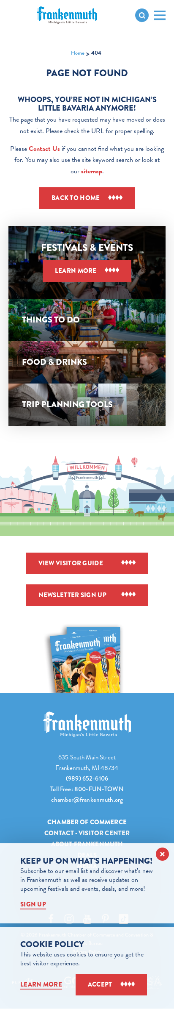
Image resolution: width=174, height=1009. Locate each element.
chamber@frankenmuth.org (87, 799)
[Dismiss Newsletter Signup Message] (162, 854)
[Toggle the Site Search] (142, 15)
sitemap (91, 171)
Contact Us (44, 149)
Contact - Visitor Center (87, 833)
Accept (100, 984)
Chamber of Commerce (87, 822)
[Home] (87, 724)
